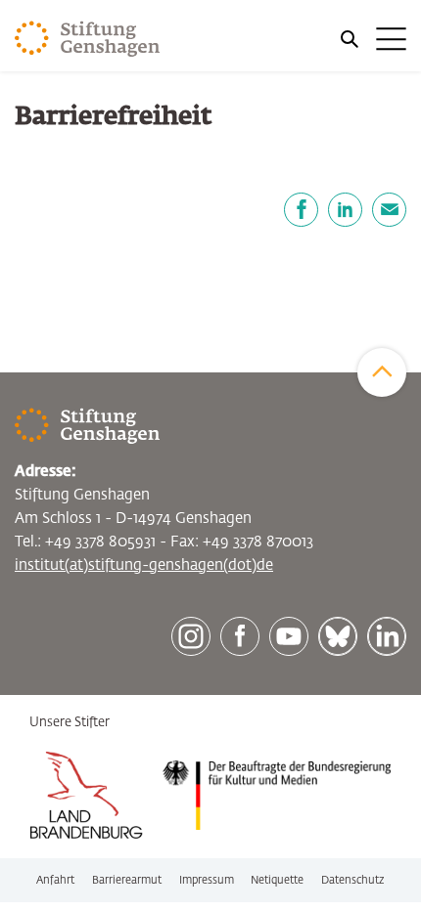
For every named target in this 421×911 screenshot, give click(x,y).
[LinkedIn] (345, 210)
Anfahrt (55, 880)
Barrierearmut (127, 880)
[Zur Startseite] (88, 39)
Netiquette (277, 880)
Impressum (206, 880)
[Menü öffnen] (372, 39)
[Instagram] (190, 636)
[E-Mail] (389, 210)
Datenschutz (353, 880)
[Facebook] (301, 210)
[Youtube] (288, 636)
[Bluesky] (337, 636)
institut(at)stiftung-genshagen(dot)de (144, 565)
